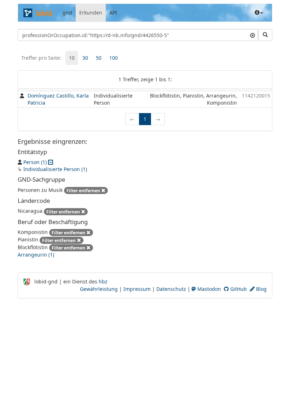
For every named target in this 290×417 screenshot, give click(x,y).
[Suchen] (265, 35)
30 (85, 57)
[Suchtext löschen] (252, 35)
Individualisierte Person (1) (55, 169)
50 (99, 57)
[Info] (259, 13)
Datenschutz (171, 289)
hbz (103, 281)
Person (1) (35, 162)
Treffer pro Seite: (41, 57)
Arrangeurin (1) (36, 254)
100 (113, 57)
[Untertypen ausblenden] (50, 162)
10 (72, 57)
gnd (67, 12)
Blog (261, 289)
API (113, 12)
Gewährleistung (99, 289)
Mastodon (208, 289)
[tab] (71, 58)
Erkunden (90, 12)
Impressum (137, 289)
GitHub (238, 289)
